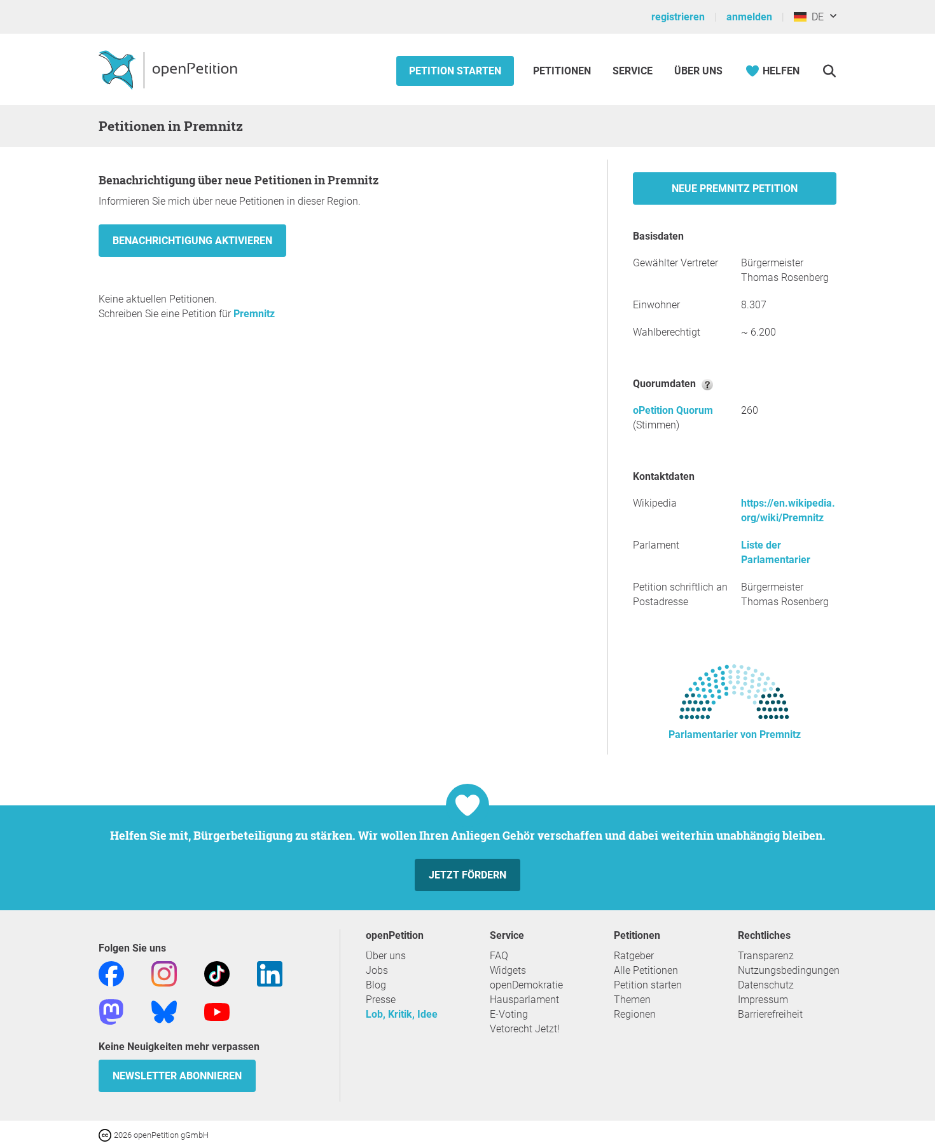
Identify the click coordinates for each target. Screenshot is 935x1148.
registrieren (678, 17)
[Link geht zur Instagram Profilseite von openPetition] (164, 973)
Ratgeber (634, 956)
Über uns (386, 956)
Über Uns (698, 71)
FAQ (499, 956)
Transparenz (766, 956)
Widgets (508, 970)
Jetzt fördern (467, 875)
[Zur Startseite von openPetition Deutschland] (169, 69)
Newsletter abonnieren (177, 1076)
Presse (381, 1000)
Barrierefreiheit (770, 1014)
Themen (632, 1000)
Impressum (763, 1000)
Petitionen (563, 71)
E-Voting (509, 1014)
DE (815, 17)
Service (633, 71)
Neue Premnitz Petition (735, 188)
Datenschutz (766, 985)
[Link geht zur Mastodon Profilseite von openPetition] (111, 1011)
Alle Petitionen (646, 970)
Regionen (635, 1014)
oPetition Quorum (673, 410)
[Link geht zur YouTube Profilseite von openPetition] (217, 1011)
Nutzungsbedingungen (789, 970)
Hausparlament (524, 1000)
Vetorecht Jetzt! (525, 1029)
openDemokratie (526, 985)
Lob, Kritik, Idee (402, 1014)
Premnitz (254, 314)
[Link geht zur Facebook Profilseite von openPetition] (111, 973)
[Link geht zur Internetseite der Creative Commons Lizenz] (106, 1134)
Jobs (377, 970)
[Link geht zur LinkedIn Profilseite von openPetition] (269, 973)
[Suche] (829, 71)
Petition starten (455, 71)
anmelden (749, 17)
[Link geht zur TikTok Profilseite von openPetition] (217, 973)
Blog (376, 985)
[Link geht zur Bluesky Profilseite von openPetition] (164, 1011)
